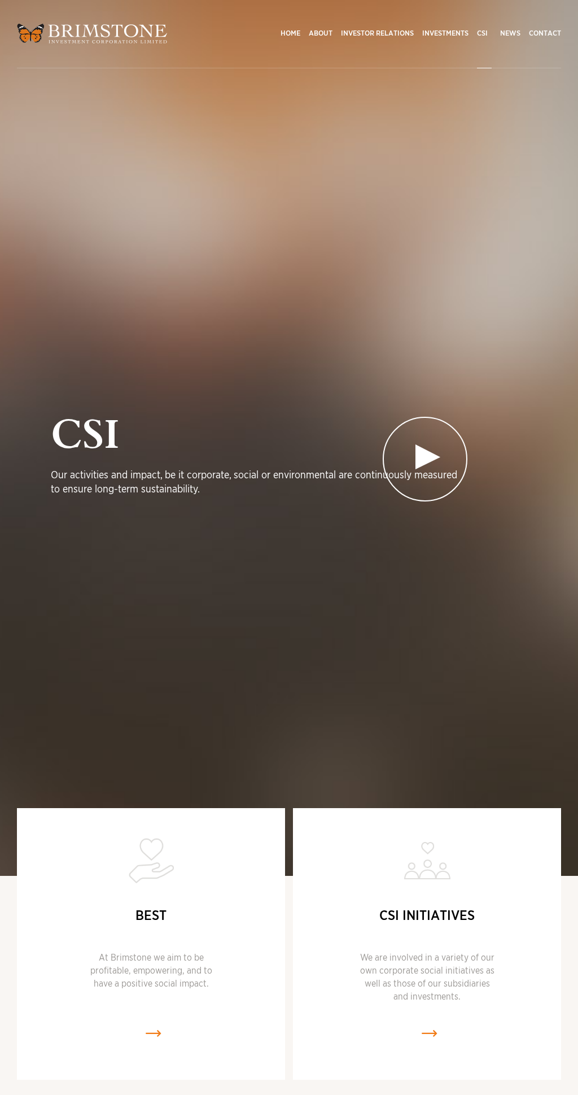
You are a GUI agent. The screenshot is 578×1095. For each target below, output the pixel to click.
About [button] (320, 33)
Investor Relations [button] (377, 33)
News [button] (510, 33)
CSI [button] (482, 33)
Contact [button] (545, 33)
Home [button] (290, 33)
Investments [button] (445, 33)
